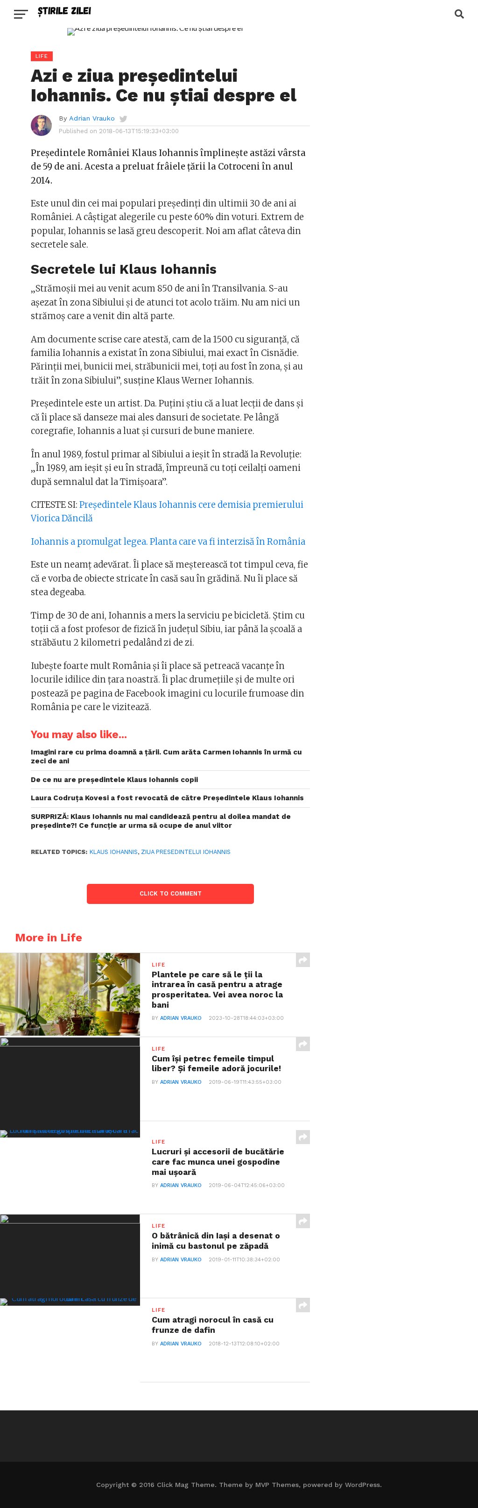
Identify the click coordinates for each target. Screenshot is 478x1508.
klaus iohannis (114, 851)
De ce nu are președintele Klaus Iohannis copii (114, 779)
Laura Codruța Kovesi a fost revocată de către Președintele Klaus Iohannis (167, 798)
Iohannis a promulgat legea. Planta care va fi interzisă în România (168, 541)
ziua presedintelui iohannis (186, 851)
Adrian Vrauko (92, 118)
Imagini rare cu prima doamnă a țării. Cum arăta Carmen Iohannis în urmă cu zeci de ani (166, 756)
